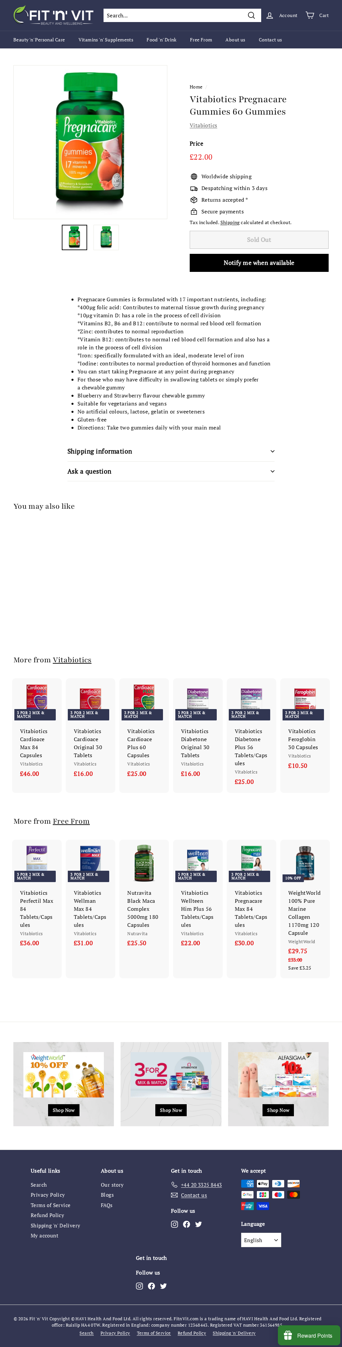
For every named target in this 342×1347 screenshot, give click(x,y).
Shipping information (99, 451)
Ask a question (89, 471)
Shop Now (64, 1110)
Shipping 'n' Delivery (55, 1225)
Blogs (107, 1194)
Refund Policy (47, 1215)
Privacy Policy (48, 1194)
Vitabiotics (203, 125)
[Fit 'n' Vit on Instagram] (174, 1224)
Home (196, 87)
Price (196, 143)
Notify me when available (259, 263)
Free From (201, 39)
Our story (112, 1184)
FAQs (107, 1205)
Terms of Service (50, 1205)
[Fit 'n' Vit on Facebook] (186, 1224)
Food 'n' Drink (162, 39)
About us (235, 39)
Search (39, 1184)
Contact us (270, 39)
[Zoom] (90, 142)
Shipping (230, 222)
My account (44, 1235)
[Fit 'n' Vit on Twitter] (198, 1224)
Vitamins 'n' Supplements (106, 39)
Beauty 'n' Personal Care (39, 39)
